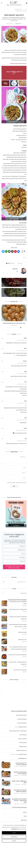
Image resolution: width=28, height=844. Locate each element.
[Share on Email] (9, 251)
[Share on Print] (12, 251)
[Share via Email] (6, 263)
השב (2, 338)
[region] (14, 833)
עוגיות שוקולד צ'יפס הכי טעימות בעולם (18, 731)
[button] (14, 72)
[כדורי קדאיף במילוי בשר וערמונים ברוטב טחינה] (14, 313)
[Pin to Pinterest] (8, 263)
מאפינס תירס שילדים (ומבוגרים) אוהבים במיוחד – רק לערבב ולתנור (19, 800)
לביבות (24, 257)
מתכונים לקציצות (23, 746)
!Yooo (25, 816)
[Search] (1, 3)
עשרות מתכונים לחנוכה (15, 63)
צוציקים (25, 812)
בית (26, 9)
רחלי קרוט (17, 23)
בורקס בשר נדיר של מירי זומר (20, 670)
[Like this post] (12, 263)
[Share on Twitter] (9, 263)
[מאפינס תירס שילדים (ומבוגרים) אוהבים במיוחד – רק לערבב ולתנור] (5, 801)
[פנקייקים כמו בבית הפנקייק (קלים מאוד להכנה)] (5, 774)
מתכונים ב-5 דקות (22, 739)
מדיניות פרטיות (14, 829)
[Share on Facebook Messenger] (3, 251)
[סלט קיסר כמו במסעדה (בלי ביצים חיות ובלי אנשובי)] (5, 792)
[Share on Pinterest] (15, 251)
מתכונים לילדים (23, 735)
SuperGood (24, 820)
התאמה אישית (14, 836)
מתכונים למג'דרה (23, 742)
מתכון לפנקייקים (23, 727)
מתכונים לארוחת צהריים (21, 715)
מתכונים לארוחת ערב (22, 719)
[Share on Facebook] (18, 251)
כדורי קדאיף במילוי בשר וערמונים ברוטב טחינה (14, 323)
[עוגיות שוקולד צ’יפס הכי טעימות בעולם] (5, 783)
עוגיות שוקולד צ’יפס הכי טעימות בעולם (18, 609)
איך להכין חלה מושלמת (21, 750)
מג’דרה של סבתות (22, 639)
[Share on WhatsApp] (6, 251)
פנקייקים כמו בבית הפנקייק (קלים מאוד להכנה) (20, 772)
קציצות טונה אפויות (22, 632)
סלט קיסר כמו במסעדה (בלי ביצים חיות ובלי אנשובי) (20, 790)
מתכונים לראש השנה (22, 723)
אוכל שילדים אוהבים (18, 9)
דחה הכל (14, 840)
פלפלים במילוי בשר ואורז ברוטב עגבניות (18, 654)
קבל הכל (14, 832)
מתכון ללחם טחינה (22, 754)
